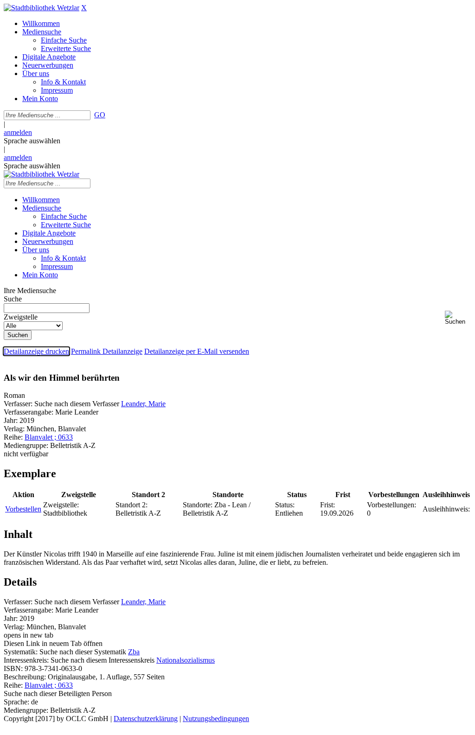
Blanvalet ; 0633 (49, 437)
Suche (13, 299)
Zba (134, 652)
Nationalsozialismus (185, 660)
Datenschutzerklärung (146, 718)
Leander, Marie (143, 404)
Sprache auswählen (32, 141)
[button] (458, 318)
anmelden (18, 132)
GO (99, 115)
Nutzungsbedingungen (216, 718)
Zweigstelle (21, 317)
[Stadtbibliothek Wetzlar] (41, 8)
